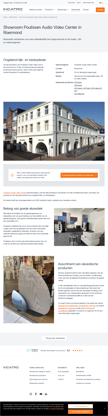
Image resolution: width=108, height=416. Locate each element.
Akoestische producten (38, 375)
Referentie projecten (37, 383)
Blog (79, 2)
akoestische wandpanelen (68, 306)
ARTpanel (78, 85)
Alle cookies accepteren (80, 411)
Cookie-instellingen (80, 406)
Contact (60, 379)
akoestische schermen (87, 306)
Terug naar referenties (55, 338)
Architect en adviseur (83, 383)
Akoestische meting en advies (40, 371)
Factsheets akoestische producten (88, 379)
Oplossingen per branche (38, 379)
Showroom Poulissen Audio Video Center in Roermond (38, 17)
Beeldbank (80, 371)
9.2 (68, 350)
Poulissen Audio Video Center (14, 193)
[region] (54, 408)
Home (5, 17)
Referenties (13, 17)
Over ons (71, 2)
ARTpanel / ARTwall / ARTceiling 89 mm (88, 89)
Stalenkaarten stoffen (83, 375)
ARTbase (78, 82)
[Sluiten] (104, 408)
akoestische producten (67, 308)
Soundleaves (79, 94)
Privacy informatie (57, 408)
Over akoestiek (88, 2)
